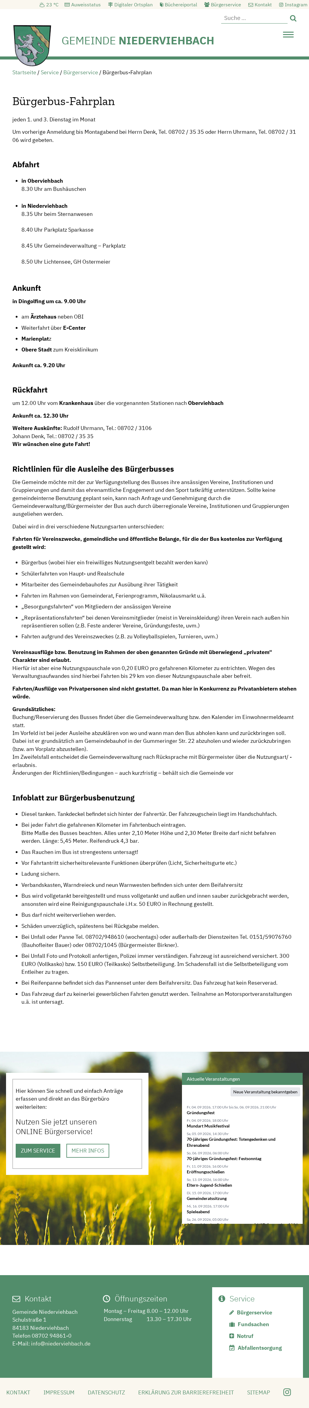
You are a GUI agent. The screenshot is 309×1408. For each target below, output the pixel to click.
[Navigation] (288, 36)
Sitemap (258, 1392)
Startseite (24, 72)
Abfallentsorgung (260, 1347)
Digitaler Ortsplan (133, 5)
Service (50, 72)
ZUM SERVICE (38, 1150)
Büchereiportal (181, 5)
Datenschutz (106, 1392)
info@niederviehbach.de (61, 1343)
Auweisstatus (86, 5)
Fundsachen (253, 1324)
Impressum (59, 1392)
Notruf (245, 1336)
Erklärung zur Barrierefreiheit (186, 1392)
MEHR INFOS (88, 1150)
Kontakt (263, 5)
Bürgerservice (226, 5)
